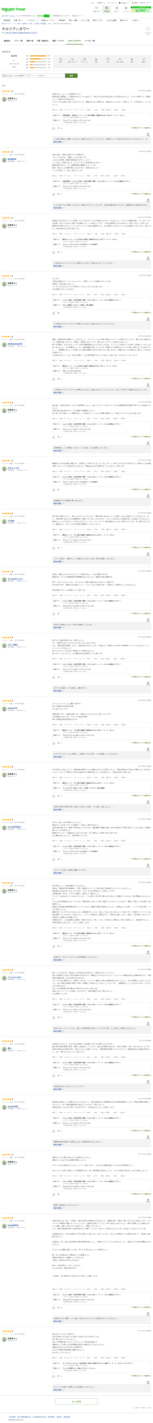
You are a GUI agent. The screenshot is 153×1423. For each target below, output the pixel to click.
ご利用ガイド (101, 3)
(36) (43, 41)
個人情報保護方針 (24, 1417)
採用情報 (51, 1417)
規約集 (59, 1417)
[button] (26, 99)
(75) (74, 41)
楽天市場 (135, 3)
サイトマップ (112, 3)
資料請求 (67, 1417)
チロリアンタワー (16, 28)
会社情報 (12, 1417)
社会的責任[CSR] (39, 1417)
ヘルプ (92, 3)
